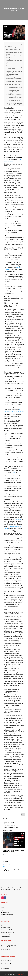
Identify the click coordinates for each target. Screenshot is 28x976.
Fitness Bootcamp (8, 824)
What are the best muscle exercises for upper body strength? (13, 92)
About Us (4, 909)
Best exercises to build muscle (13, 47)
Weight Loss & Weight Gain (11, 827)
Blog (3, 910)
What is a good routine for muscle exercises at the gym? (15, 95)
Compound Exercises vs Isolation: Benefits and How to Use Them (13, 851)
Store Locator (5, 912)
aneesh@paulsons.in (7, 952)
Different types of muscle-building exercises (14, 53)
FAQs (7, 65)
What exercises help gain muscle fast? (14, 98)
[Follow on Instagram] (2, 897)
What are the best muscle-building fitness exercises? (15, 67)
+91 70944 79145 (6, 949)
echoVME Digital (19, 974)
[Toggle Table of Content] (20, 44)
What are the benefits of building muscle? (13, 50)
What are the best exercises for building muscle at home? (14, 79)
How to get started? (10, 59)
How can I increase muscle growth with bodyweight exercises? (15, 104)
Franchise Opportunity (7, 914)
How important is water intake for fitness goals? (15, 72)
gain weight (18, 519)
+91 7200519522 (7, 960)
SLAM (14, 472)
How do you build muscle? (13, 69)
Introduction (9, 46)
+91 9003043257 (7, 963)
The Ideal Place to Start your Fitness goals (14, 61)
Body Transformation (9, 825)
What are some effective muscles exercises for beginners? (15, 88)
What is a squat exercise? (13, 74)
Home (3, 907)
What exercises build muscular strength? (13, 85)
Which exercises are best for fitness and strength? (14, 101)
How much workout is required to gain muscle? (13, 56)
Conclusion (8, 63)
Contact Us (5, 916)
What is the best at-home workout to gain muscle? (15, 82)
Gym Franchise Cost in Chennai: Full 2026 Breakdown (13, 860)
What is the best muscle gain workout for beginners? (14, 76)
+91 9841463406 (7, 966)
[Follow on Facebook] (5, 897)
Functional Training (9, 822)
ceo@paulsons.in (7, 968)
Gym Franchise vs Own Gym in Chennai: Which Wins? (12, 870)
